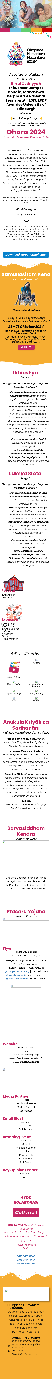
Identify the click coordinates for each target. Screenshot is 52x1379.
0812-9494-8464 (26, 1259)
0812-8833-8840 (26, 1256)
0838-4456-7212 (26, 1263)
